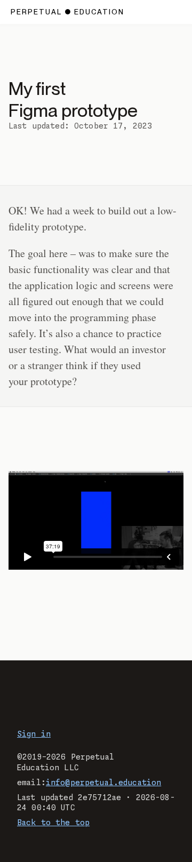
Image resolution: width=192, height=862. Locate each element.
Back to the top (53, 823)
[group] (96, 520)
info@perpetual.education (103, 783)
